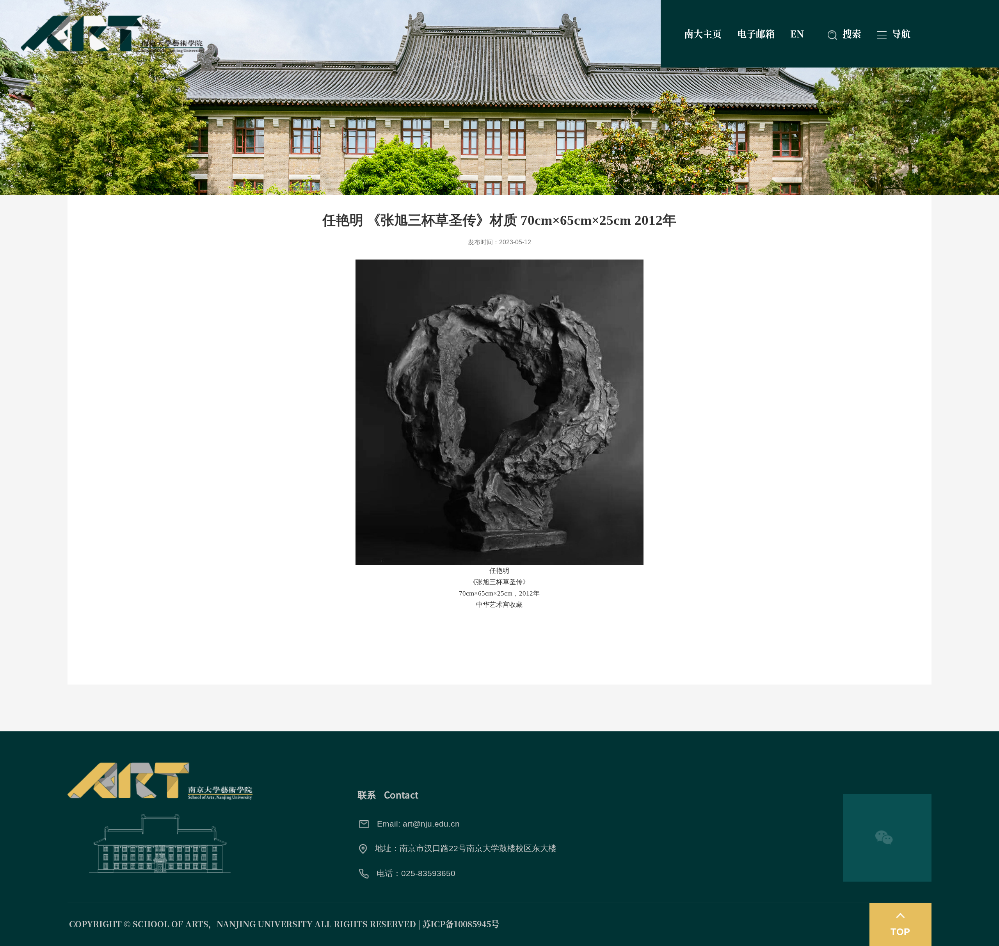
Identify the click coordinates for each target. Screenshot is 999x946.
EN (797, 33)
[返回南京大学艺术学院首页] (112, 19)
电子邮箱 (756, 33)
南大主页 (703, 33)
